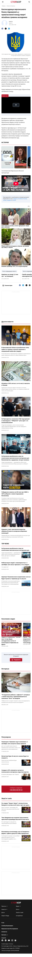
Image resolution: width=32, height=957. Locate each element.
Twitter (4, 200)
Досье (3, 912)
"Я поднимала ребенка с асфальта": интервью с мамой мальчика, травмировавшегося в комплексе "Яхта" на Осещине (15, 696)
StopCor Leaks (6, 798)
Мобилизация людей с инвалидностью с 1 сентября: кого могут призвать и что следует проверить (15, 564)
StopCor (11, 21)
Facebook (20, 199)
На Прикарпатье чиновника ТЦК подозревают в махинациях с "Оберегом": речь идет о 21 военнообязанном (15, 421)
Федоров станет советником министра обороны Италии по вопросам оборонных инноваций (14, 531)
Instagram (9, 200)
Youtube (25, 199)
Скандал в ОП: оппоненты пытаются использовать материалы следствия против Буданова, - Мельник (15, 772)
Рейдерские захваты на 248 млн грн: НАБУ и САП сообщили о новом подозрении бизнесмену (15, 494)
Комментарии (8, 285)
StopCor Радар (5, 916)
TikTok (14, 200)
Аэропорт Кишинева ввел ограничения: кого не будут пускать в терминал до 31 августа (16, 578)
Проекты (3, 906)
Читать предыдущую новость (9, 271)
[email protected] (15, 950)
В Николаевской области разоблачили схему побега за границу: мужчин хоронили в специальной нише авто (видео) (15, 349)
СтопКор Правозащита (7, 926)
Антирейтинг (19, 916)
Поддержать (17, 660)
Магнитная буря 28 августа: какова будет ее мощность (15, 757)
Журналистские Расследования (9, 929)
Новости (3, 909)
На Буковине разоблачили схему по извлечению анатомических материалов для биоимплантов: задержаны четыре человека (15, 458)
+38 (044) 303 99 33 (16, 790)
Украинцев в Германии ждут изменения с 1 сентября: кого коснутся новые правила (14, 743)
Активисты (4, 932)
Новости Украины (11, 6)
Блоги (17, 909)
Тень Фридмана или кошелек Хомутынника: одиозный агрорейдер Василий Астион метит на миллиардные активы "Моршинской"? (15, 819)
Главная (3, 6)
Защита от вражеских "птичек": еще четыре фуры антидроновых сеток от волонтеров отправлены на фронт (11, 640)
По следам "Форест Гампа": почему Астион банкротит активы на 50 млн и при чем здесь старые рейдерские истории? (15, 805)
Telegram (15, 199)
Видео (17, 906)
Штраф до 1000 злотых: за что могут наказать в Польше (15, 384)
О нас (2, 922)
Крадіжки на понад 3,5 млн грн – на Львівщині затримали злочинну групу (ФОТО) (9, 277)
